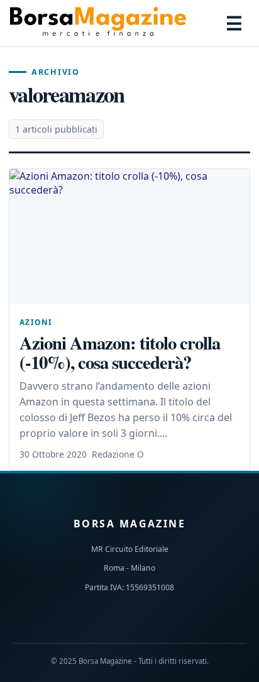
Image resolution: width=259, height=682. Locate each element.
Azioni (36, 322)
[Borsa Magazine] (98, 23)
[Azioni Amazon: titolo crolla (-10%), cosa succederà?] (129, 236)
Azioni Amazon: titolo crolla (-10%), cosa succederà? (119, 352)
